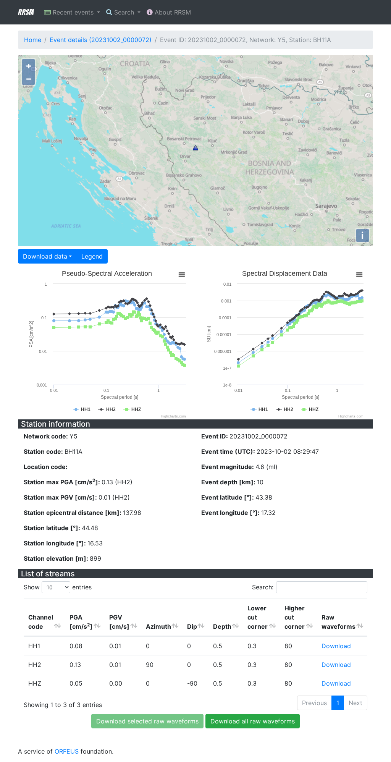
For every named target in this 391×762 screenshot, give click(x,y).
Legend (92, 256)
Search (124, 12)
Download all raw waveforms (252, 721)
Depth (222, 626)
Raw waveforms (338, 621)
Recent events (73, 12)
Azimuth (158, 626)
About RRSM (172, 12)
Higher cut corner (294, 617)
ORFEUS (67, 751)
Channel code (40, 621)
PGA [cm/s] (81, 621)
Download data (45, 256)
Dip (192, 626)
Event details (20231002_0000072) (101, 40)
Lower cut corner (257, 617)
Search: (262, 587)
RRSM (25, 12)
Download (336, 646)
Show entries (58, 587)
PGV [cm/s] (119, 621)
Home (32, 40)
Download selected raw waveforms (147, 721)
